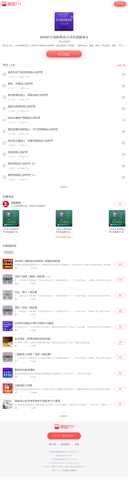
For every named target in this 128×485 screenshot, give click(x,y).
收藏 (120, 264)
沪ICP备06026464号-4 (56, 452)
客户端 (52, 444)
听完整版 (64, 54)
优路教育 (66, 41)
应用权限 (66, 470)
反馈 (77, 444)
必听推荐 (64, 416)
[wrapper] (64, 242)
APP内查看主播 (63, 236)
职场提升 (9, 252)
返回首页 (65, 444)
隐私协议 (73, 470)
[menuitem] (122, 45)
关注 (120, 204)
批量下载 (121, 65)
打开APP (120, 3)
